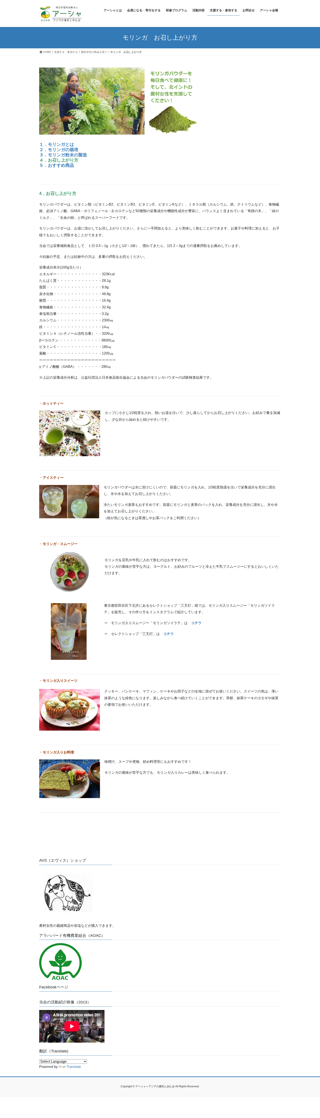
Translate (74, 1067)
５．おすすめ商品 (56, 165)
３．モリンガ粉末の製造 (63, 154)
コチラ (196, 623)
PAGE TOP (308, 1080)
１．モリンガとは (56, 144)
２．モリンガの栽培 (58, 149)
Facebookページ (53, 987)
